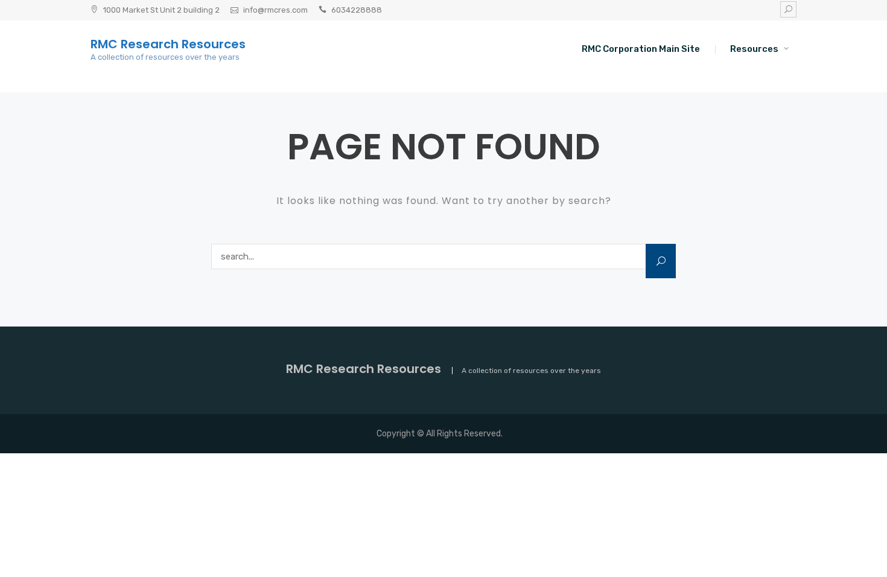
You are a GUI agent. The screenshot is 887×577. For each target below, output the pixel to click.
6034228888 (356, 9)
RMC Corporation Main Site (641, 48)
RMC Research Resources (168, 44)
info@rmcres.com (275, 9)
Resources (754, 48)
